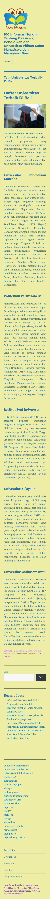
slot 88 (42, 303)
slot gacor (9, 818)
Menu (8, 61)
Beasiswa (9, 863)
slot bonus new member (16, 796)
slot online (9, 822)
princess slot (10, 830)
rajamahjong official (14, 837)
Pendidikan (10, 850)
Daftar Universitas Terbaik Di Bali (21, 95)
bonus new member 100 (16, 765)
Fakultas (8, 870)
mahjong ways (11, 792)
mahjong (8, 814)
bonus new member (14, 826)
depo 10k (8, 807)
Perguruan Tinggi (13, 876)
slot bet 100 (10, 777)
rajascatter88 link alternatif (18, 773)
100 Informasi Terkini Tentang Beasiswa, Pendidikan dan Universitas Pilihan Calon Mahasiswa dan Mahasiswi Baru (24, 44)
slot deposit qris (12, 799)
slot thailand (10, 780)
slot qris (8, 788)
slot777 (7, 811)
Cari (6, 671)
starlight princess (16, 420)
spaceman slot (11, 803)
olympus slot (10, 833)
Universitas (20, 651)
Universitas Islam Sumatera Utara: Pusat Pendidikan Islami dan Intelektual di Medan (25, 734)
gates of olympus (13, 784)
